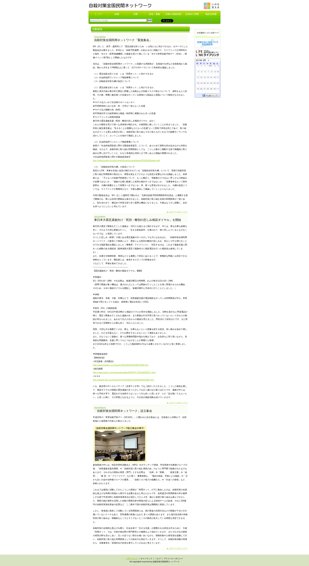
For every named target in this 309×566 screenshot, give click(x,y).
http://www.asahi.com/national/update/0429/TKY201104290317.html (124, 372)
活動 (135, 14)
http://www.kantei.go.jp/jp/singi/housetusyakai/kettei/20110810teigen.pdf (126, 160)
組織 (117, 14)
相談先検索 (211, 14)
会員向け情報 (192, 14)
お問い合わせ (132, 558)
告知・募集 (154, 14)
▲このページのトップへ (177, 212)
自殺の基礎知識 (173, 14)
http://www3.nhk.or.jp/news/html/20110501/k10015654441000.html (123, 380)
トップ (98, 14)
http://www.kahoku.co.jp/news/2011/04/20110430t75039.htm (120, 365)
